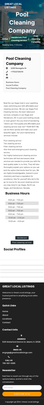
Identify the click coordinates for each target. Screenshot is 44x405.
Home (5, 39)
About (5, 315)
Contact (6, 322)
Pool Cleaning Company (16, 88)
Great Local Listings (18, 286)
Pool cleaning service (22, 242)
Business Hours (12, 82)
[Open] (40, 5)
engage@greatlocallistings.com (17, 352)
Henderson (16, 37)
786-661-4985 (8, 363)
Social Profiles (12, 85)
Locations (7, 318)
